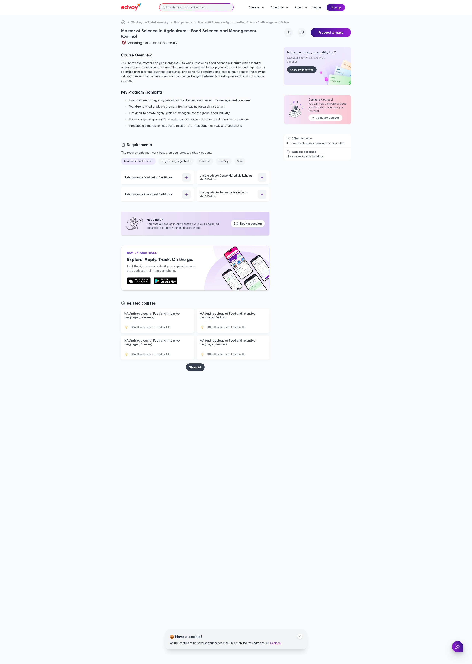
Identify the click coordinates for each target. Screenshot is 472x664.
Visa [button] (239, 161)
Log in (316, 7)
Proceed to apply (330, 32)
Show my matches (301, 69)
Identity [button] (223, 161)
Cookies (275, 642)
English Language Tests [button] (176, 161)
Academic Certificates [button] (138, 161)
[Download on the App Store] (139, 281)
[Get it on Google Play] (165, 281)
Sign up (336, 7)
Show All (195, 367)
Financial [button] (204, 161)
